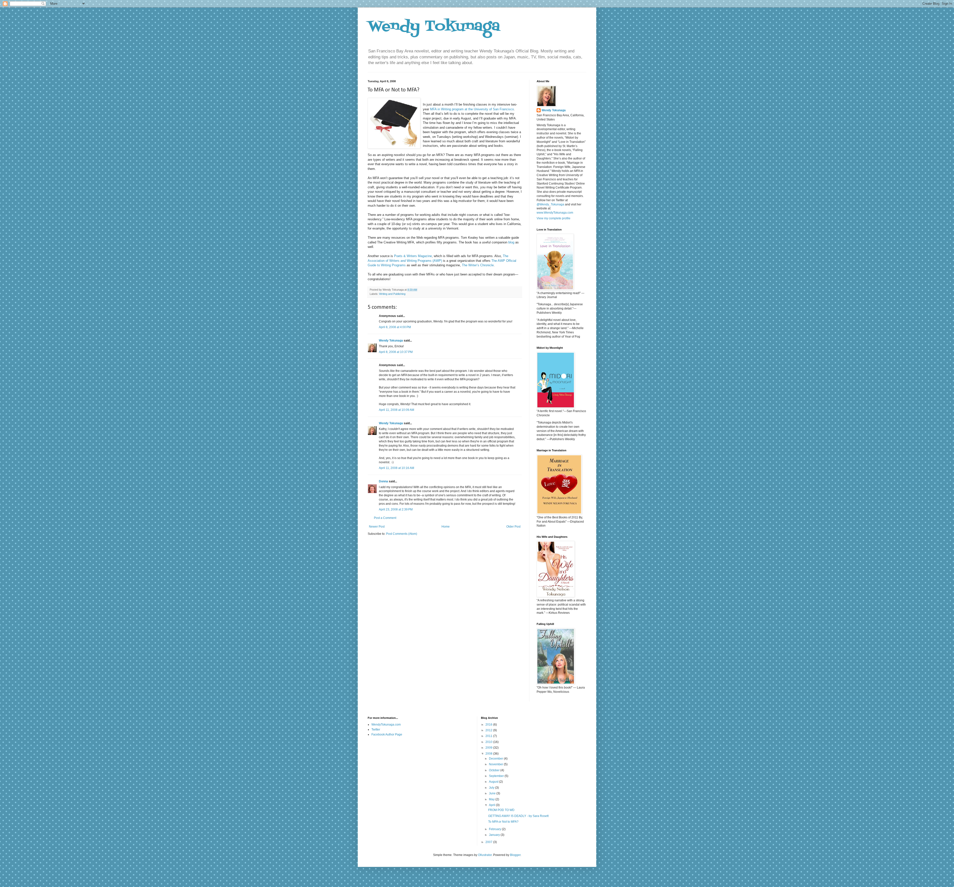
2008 (489, 753)
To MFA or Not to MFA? (503, 821)
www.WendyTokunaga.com (555, 212)
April (492, 805)
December (496, 758)
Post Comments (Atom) (401, 534)
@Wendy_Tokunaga (550, 204)
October (494, 770)
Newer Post (377, 526)
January (495, 835)
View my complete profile (553, 218)
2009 (489, 747)
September (497, 776)
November (496, 764)
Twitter (375, 729)
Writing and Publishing (392, 293)
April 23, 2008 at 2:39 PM (396, 509)
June (492, 793)
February (495, 829)
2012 (489, 730)
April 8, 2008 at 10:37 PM (396, 352)
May (492, 799)
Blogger (515, 855)
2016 (489, 724)
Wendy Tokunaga (434, 26)
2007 (489, 842)
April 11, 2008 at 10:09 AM (396, 410)
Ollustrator (485, 855)
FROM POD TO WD (501, 810)
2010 (489, 742)
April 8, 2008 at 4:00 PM (395, 327)
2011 (489, 736)
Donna (383, 481)
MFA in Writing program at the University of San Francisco (472, 109)
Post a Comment (385, 518)
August (494, 781)
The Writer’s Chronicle (478, 265)
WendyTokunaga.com (386, 724)
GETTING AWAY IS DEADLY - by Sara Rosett (518, 816)
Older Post (513, 526)
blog (511, 242)
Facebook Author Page (386, 734)
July (492, 787)
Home (445, 526)
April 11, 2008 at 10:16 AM (396, 468)
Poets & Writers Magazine (413, 256)
